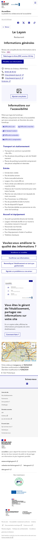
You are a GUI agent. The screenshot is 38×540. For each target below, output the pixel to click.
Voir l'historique (9, 373)
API (3, 413)
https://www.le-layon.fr (13, 75)
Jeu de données (6, 419)
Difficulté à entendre (11, 135)
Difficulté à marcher (27, 127)
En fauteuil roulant (11, 131)
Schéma (4, 416)
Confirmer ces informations (19, 258)
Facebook (18, 23)
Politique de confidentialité (20, 529)
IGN (33, 360)
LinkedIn (27, 384)
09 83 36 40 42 (10, 72)
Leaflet (26, 360)
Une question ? (6, 402)
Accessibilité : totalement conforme (20, 522)
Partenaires (5, 398)
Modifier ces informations (12, 61)
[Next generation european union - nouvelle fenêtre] (19, 492)
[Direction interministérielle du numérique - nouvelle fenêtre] (19, 512)
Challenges (5, 405)
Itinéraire (5, 81)
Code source (27, 525)
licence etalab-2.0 (6, 537)
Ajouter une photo (19, 96)
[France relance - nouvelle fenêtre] (19, 481)
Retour (7, 27)
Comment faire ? (12, 334)
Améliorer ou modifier (19, 252)
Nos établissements (7, 395)
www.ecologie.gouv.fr (9, 461)
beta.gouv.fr (28, 465)
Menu (35, 3)
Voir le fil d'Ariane (6, 19)
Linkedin (29, 23)
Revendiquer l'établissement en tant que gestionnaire (19, 264)
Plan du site (5, 522)
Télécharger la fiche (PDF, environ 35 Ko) (18, 56)
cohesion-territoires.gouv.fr (11, 465)
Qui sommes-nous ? (7, 427)
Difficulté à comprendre (13, 139)
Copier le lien (34, 23)
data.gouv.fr (6, 470)
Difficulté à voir (10, 127)
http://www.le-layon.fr (13, 78)
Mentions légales (6, 529)
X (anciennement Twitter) (24, 23)
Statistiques (5, 430)
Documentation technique (12, 525)
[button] (4, 344)
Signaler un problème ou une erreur (19, 271)
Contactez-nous (6, 433)
